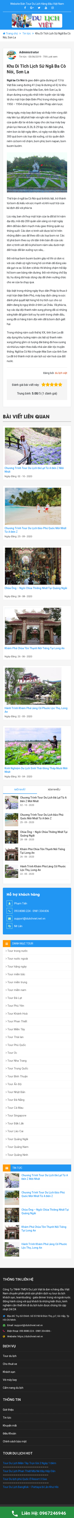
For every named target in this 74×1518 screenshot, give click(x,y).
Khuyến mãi (10, 1425)
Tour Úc (12, 1052)
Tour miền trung (17, 982)
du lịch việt (61, 372)
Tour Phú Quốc (16, 1045)
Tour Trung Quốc (17, 1068)
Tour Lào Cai (15, 1131)
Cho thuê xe (10, 1363)
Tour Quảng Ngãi (17, 1139)
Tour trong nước (17, 951)
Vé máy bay (10, 1379)
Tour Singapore (16, 1115)
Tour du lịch (10, 1356)
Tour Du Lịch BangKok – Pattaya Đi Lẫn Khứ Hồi (30, 1487)
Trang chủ (12, 33)
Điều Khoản (9, 1433)
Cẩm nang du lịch (13, 1387)
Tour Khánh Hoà (17, 1013)
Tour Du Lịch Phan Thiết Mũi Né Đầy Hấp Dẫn (29, 1471)
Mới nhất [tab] (20, 789)
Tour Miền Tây (16, 1029)
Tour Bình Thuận (17, 1076)
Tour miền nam (16, 990)
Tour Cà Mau (15, 1107)
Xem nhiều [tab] (54, 789)
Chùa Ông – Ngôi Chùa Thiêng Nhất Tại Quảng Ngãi (36, 588)
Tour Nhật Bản (16, 1092)
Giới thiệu (8, 1409)
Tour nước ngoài (17, 958)
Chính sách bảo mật (15, 1441)
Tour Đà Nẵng (15, 1100)
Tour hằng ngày (17, 966)
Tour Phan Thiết (17, 1021)
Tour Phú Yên (15, 1005)
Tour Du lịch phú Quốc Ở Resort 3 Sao (25, 1479)
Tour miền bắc (16, 974)
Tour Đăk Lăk (15, 1123)
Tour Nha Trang (17, 1060)
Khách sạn (9, 1371)
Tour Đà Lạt (14, 998)
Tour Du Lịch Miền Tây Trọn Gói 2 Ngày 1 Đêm (29, 1463)
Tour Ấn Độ (14, 1084)
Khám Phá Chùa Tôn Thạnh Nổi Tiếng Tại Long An (35, 648)
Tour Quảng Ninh (17, 1155)
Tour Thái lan (15, 1037)
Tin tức (26, 33)
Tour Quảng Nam (17, 1147)
